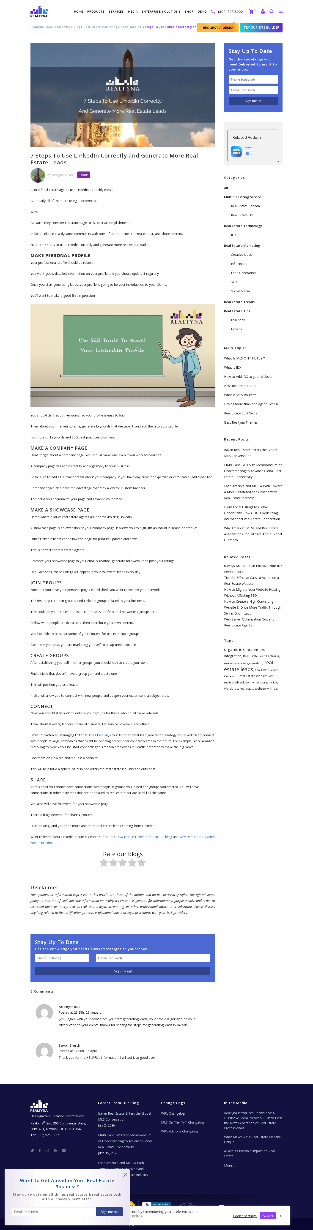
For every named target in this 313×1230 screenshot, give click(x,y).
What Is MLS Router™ (240, 395)
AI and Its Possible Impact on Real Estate (249, 1153)
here (110, 437)
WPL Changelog (173, 1113)
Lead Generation (243, 273)
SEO (234, 282)
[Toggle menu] (280, 11)
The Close (96, 735)
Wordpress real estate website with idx (250, 689)
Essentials (238, 320)
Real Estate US (242, 215)
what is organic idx (264, 682)
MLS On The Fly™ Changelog (182, 1122)
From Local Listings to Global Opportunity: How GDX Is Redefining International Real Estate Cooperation (252, 513)
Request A (218, 27)
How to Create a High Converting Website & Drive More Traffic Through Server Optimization (252, 607)
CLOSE (125, 1175)
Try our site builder (261, 27)
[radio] (104, 863)
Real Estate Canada (245, 206)
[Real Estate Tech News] (64, 1150)
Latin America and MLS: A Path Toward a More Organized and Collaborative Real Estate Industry (253, 492)
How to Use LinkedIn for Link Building (144, 837)
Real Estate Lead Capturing (261, 656)
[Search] (271, 12)
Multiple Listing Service (242, 197)
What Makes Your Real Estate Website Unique (252, 1139)
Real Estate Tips (237, 311)
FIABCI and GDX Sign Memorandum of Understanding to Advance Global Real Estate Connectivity (253, 471)
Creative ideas (241, 254)
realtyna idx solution (237, 682)
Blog (77, 27)
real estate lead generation (243, 663)
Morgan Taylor (63, 175)
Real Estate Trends (239, 302)
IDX (233, 235)
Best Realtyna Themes (241, 422)
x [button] (281, 1216)
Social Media (130, 27)
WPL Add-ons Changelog (179, 1131)
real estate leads (248, 665)
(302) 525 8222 (230, 11)
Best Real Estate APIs (240, 386)
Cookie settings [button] (245, 1216)
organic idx (234, 649)
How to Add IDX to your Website (248, 376)
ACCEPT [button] (268, 1216)
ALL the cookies (130, 1216)
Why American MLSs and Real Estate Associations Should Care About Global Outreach (253, 534)
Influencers (239, 263)
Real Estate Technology (243, 226)
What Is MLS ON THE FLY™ (244, 358)
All (226, 188)
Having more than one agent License (251, 404)
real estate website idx (256, 676)
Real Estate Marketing (101, 27)
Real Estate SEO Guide (240, 413)
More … (230, 1165)
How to (236, 329)
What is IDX (232, 367)
